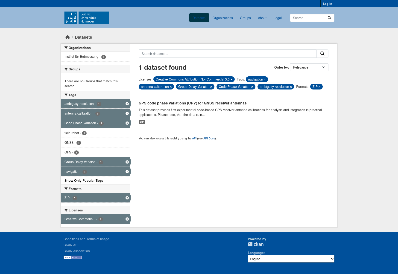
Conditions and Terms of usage (86, 239)
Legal (278, 17)
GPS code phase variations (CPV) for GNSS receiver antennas (193, 103)
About (262, 17)
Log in (327, 3)
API (194, 138)
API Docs (209, 138)
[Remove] (231, 79)
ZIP (142, 122)
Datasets (199, 17)
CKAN (255, 244)
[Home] (67, 37)
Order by (281, 67)
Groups (245, 17)
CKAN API (71, 244)
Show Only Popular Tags (83, 180)
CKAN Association (77, 250)
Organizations (223, 17)
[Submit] (329, 18)
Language (256, 252)
